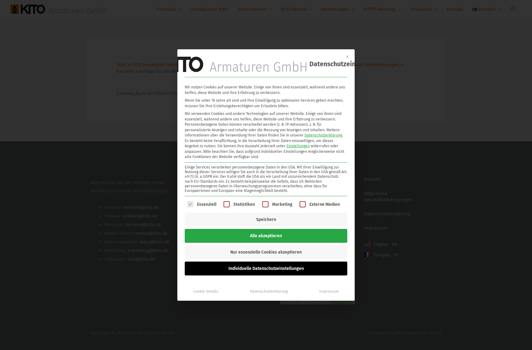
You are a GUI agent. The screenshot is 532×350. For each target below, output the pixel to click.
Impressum (329, 291)
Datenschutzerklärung (323, 135)
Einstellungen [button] (298, 146)
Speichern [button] (266, 219)
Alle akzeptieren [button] (266, 235)
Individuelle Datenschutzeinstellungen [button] (266, 268)
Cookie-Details (205, 291)
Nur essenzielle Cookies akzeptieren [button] (266, 252)
